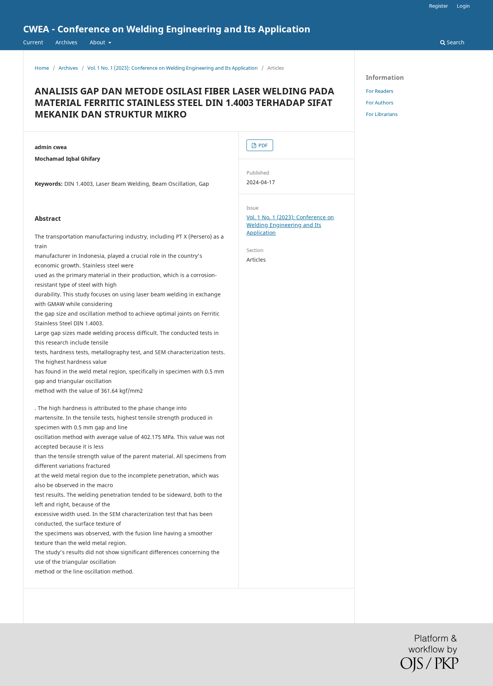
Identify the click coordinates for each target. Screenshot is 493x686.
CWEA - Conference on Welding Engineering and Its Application (166, 28)
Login (463, 5)
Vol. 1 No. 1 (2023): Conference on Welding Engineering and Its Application (172, 67)
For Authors (379, 102)
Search (454, 42)
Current (33, 42)
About (98, 42)
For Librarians (381, 114)
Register (438, 5)
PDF (262, 145)
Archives (66, 42)
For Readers (379, 90)
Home (42, 67)
